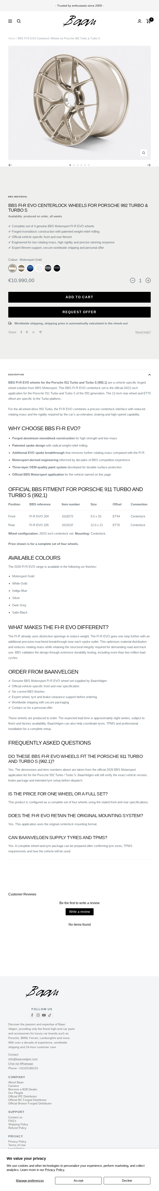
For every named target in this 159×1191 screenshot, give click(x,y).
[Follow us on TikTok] (50, 1015)
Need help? (143, 332)
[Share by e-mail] (40, 332)
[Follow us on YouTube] (44, 1015)
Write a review (79, 911)
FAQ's (12, 1120)
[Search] (19, 21)
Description (16, 375)
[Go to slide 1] (70, 165)
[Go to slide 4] (81, 165)
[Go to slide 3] (77, 165)
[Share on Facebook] (21, 332)
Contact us (15, 1117)
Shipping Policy (18, 1124)
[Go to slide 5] (85, 165)
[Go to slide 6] (88, 165)
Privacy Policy (17, 1141)
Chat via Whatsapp (20, 1063)
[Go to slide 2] (74, 165)
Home (11, 38)
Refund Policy (17, 1127)
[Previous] (10, 165)
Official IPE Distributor (22, 1096)
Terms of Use (17, 1145)
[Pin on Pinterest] (27, 332)
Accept (78, 1180)
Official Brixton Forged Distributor (30, 1103)
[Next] (149, 165)
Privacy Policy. (55, 1170)
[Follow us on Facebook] (32, 1015)
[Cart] (148, 21)
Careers (13, 1085)
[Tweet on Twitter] (33, 332)
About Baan (16, 1082)
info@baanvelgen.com (23, 1059)
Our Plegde (15, 1092)
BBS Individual (18, 197)
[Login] (139, 21)
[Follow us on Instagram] (38, 1015)
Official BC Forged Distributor (27, 1100)
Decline (127, 1180)
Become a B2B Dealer (22, 1089)
